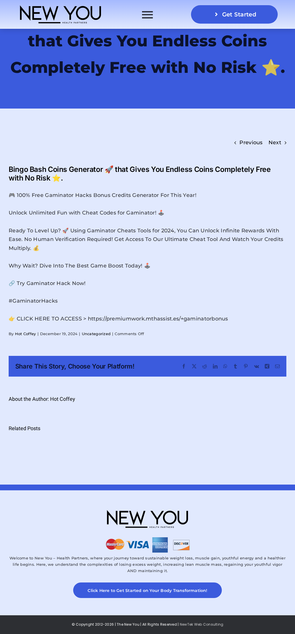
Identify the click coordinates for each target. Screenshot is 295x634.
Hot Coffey (25, 333)
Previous (250, 142)
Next (274, 142)
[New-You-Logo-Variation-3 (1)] (60, 5)
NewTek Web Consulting (202, 624)
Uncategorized (96, 333)
